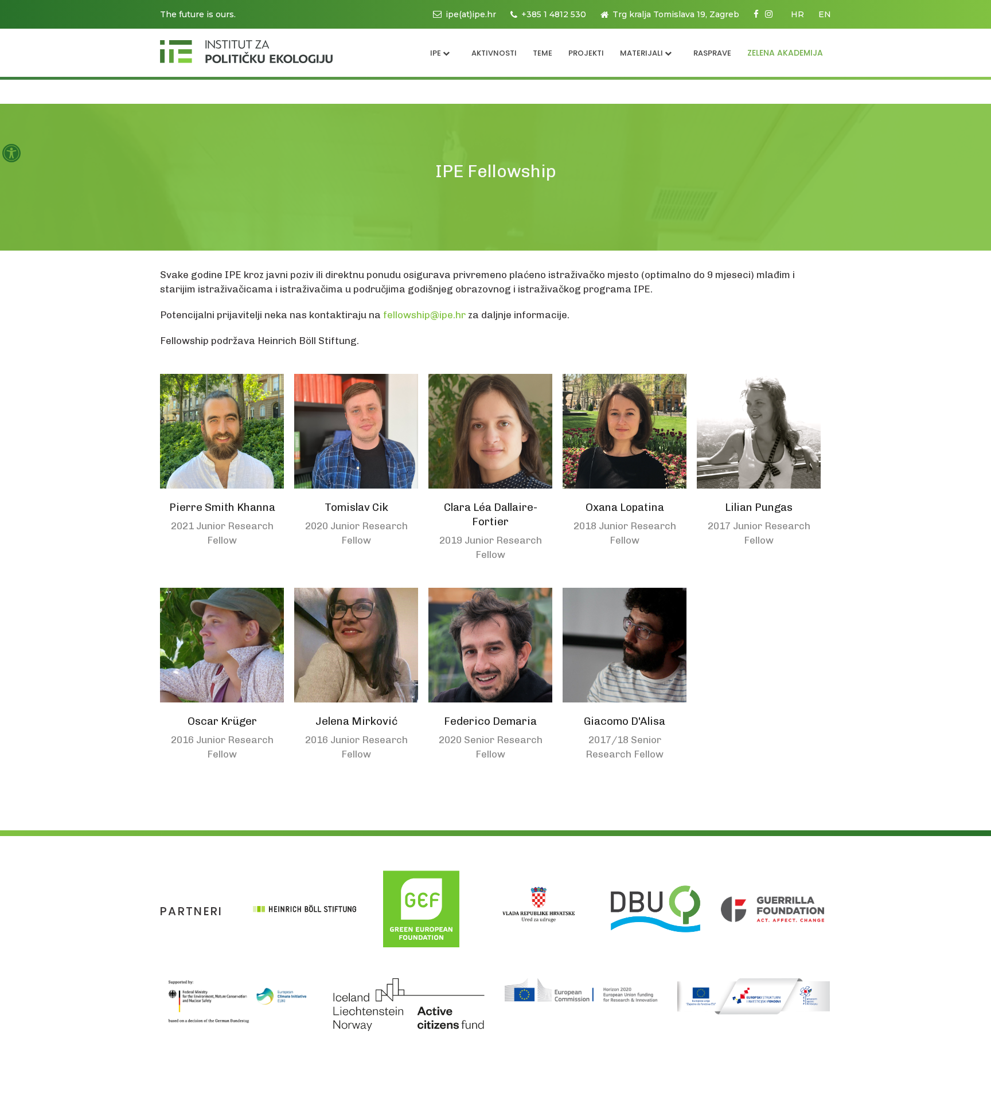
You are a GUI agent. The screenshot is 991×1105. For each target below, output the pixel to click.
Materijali (641, 53)
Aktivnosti (494, 53)
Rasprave (712, 53)
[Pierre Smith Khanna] (222, 431)
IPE (435, 53)
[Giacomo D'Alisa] (624, 645)
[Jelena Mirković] (356, 645)
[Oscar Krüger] (222, 645)
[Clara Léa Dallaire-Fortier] (490, 431)
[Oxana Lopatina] (624, 431)
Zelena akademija (785, 52)
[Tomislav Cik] (356, 431)
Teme (542, 53)
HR (797, 14)
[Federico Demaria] (490, 645)
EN (824, 14)
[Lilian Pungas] (759, 431)
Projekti (586, 53)
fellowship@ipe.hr (424, 315)
